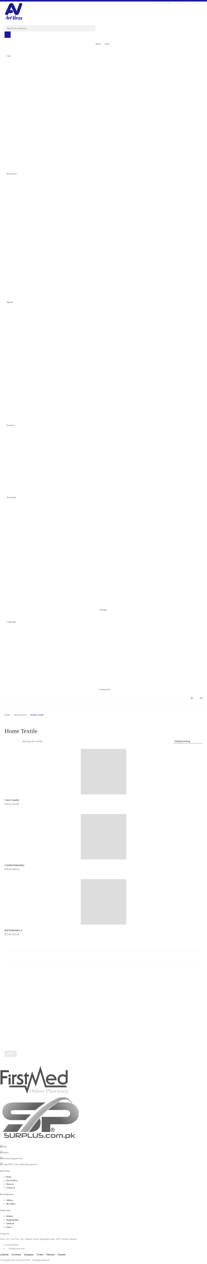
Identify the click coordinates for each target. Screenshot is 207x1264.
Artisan (178, 2)
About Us (201, 2)
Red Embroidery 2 (13, 930)
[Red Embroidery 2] (103, 902)
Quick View (105, 793)
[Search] (8, 34)
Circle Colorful (12, 800)
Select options (11, 805)
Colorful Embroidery (15, 865)
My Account (189, 2)
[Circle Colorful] (103, 772)
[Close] (204, 2)
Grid (6, 741)
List (12, 741)
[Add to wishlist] (198, 753)
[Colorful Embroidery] (103, 837)
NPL (28, 1260)
